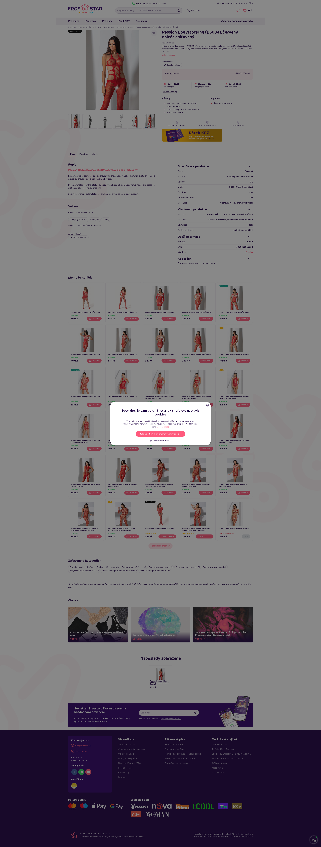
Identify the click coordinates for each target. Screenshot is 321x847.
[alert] (160, 423)
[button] (160, 440)
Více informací (163, 427)
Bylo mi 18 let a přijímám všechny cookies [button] (160, 434)
